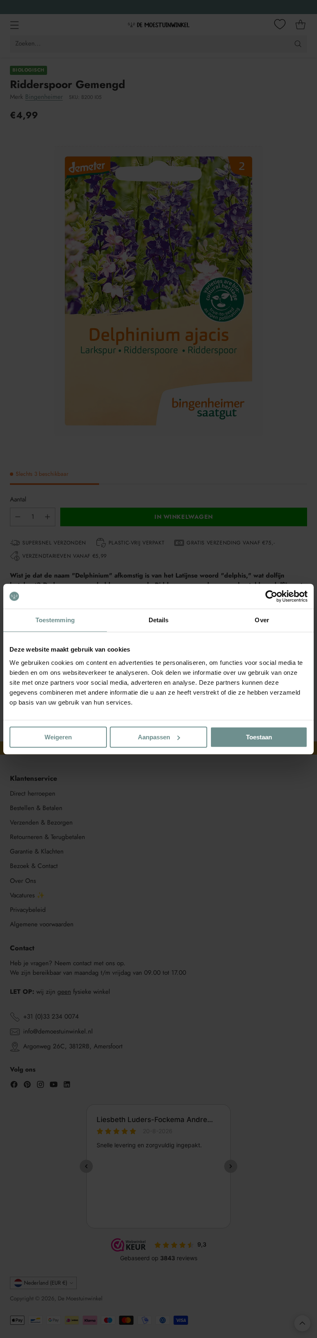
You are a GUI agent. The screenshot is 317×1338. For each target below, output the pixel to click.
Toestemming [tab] (55, 619)
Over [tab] (262, 619)
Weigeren (58, 737)
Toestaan (259, 737)
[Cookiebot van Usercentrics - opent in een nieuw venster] (271, 596)
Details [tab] (159, 619)
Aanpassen (154, 737)
